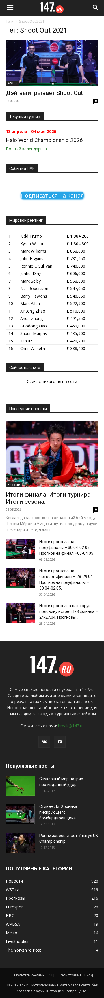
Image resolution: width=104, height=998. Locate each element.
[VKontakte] (44, 742)
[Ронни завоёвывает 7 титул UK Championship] (20, 843)
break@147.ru (71, 725)
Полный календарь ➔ (26, 149)
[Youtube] (60, 742)
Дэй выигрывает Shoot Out (44, 93)
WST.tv (12, 83)
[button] (10, 8)
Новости (14, 485)
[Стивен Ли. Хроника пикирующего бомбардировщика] (20, 814)
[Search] (96, 8)
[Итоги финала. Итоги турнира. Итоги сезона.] (52, 454)
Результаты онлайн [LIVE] (33, 975)
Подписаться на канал (52, 195)
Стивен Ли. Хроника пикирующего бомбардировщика (58, 812)
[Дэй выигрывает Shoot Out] (52, 63)
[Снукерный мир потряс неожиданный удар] (20, 786)
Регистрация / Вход (76, 975)
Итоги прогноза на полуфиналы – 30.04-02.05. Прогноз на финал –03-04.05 (66, 547)
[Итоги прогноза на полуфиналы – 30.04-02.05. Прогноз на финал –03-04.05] (20, 549)
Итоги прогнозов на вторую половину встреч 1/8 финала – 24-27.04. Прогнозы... (68, 611)
